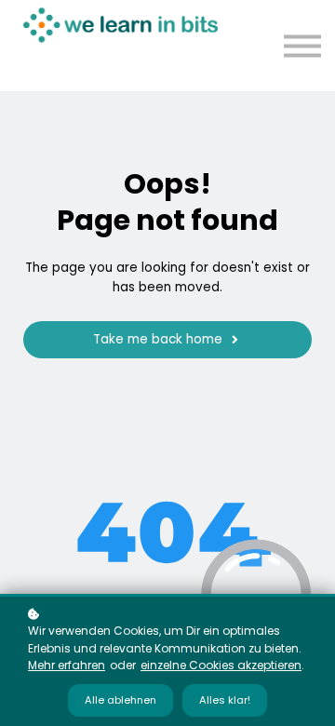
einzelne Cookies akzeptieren (221, 665)
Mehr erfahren (66, 665)
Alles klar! (224, 699)
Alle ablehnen (120, 699)
